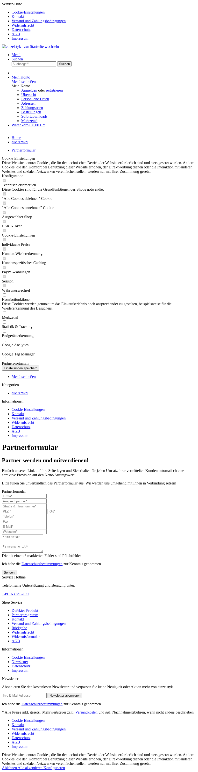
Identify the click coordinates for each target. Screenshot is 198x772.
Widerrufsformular (26, 637)
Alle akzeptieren (30, 768)
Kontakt (18, 16)
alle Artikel (20, 393)
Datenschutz (21, 30)
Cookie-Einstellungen (28, 12)
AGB (16, 34)
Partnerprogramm (25, 615)
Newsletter (20, 662)
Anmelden (29, 90)
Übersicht (28, 95)
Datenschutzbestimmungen (42, 564)
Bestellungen (31, 112)
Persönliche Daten (35, 99)
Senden (9, 572)
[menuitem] (104, 12)
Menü (16, 55)
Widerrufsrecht (23, 25)
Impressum (20, 38)
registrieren (54, 90)
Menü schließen (24, 81)
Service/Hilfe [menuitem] (34, 21)
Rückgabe (19, 628)
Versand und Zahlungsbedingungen (39, 21)
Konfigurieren (54, 768)
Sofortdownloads (34, 116)
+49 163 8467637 (15, 594)
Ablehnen (10, 768)
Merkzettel (29, 121)
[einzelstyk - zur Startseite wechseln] (30, 46)
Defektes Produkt (25, 610)
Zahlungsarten (32, 108)
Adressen (28, 103)
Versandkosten (86, 712)
